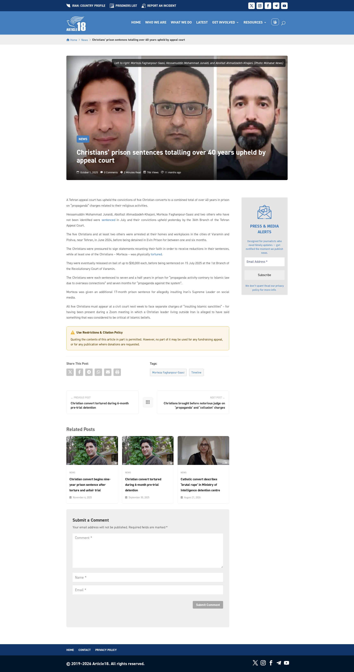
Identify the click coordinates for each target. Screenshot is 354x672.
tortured (156, 254)
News (84, 40)
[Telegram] (89, 372)
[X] (70, 372)
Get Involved (223, 23)
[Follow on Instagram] (259, 5)
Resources (253, 23)
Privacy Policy (106, 650)
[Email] (107, 372)
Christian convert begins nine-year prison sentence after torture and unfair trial (89, 484)
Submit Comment (208, 605)
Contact (84, 650)
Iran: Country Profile (88, 6)
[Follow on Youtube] (284, 5)
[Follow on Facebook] (268, 5)
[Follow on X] (251, 5)
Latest (202, 23)
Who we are (155, 23)
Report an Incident (161, 6)
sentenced (108, 220)
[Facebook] (79, 372)
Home (136, 23)
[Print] (117, 372)
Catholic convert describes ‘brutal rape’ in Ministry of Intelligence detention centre (200, 484)
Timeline (196, 372)
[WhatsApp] (98, 372)
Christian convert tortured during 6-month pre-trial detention (143, 484)
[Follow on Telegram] (276, 5)
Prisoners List (126, 6)
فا (275, 22)
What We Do (181, 23)
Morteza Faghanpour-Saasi (168, 372)
